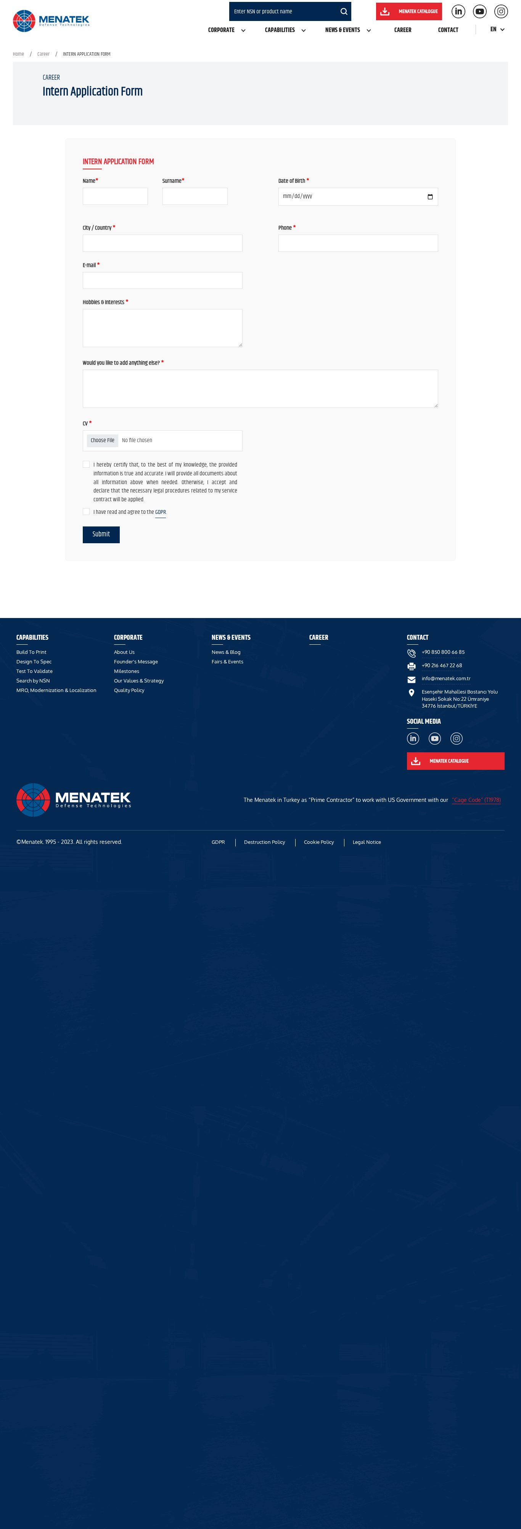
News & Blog (226, 652)
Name (90, 181)
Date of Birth (293, 181)
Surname (173, 181)
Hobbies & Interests (106, 302)
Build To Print (31, 652)
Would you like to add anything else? (123, 363)
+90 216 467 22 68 (442, 665)
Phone (287, 228)
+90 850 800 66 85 (443, 652)
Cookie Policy (319, 842)
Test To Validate (34, 671)
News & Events (342, 30)
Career (403, 30)
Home (18, 54)
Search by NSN (33, 681)
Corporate (221, 30)
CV (87, 424)
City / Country (99, 228)
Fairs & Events (227, 661)
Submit (101, 534)
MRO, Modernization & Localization (56, 690)
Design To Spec (33, 661)
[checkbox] (86, 464)
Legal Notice (367, 842)
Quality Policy (129, 690)
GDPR (160, 512)
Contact (448, 30)
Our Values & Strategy (139, 681)
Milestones (126, 671)
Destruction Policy (264, 842)
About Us (124, 652)
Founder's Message (136, 661)
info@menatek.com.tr (446, 678)
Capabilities (280, 30)
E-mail (91, 265)
